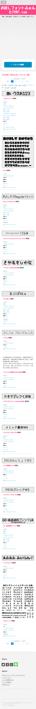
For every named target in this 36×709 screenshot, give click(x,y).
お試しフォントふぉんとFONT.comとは (13, 675)
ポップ (5, 185)
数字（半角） (6, 111)
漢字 (4, 438)
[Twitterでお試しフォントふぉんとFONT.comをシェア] (3, 664)
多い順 (7, 88)
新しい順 (18, 85)
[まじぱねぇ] (18, 293)
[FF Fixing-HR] (18, 557)
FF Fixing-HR (7, 563)
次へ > (28, 81)
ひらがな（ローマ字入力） (9, 113)
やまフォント (7, 621)
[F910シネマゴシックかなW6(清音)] (18, 396)
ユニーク (5, 249)
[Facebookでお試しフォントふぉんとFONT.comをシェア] (7, 664)
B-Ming (5, 338)
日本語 (5, 102)
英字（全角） (6, 117)
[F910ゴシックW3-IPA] (18, 489)
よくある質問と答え (8, 680)
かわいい (5, 123)
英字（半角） (6, 110)
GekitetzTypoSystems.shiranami (14, 238)
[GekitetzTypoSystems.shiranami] (18, 233)
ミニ (4, 125)
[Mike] (18, 152)
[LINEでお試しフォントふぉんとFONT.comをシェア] (15, 664)
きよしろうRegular (9, 201)
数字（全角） (6, 119)
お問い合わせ (6, 684)
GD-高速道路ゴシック (9, 526)
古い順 (24, 85)
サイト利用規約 (6, 682)
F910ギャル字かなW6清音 (11, 268)
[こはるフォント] (18, 93)
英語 (4, 104)
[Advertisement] (18, 37)
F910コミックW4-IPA (10, 432)
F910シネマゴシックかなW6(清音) (13, 401)
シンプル (5, 449)
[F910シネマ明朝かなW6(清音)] (18, 362)
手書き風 (5, 222)
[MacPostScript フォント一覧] (5, 181)
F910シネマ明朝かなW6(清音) (12, 372)
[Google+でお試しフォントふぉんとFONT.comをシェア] (11, 664)
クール (5, 220)
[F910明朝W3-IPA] (18, 460)
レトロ (5, 251)
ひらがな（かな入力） (8, 106)
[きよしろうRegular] (18, 196)
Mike (4, 170)
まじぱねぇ (6, 299)
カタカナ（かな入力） (8, 108)
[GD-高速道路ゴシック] (18, 520)
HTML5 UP (10, 705)
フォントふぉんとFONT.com (11, 703)
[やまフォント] (18, 601)
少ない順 (13, 88)
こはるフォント (7, 98)
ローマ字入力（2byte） (9, 127)
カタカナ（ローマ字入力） (9, 115)
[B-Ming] (18, 332)
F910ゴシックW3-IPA (10, 495)
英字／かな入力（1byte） (9, 129)
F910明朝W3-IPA (8, 465)
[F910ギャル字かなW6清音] (18, 262)
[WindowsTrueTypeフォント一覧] (5, 121)
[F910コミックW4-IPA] (18, 427)
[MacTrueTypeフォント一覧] (5, 179)
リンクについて (6, 677)
